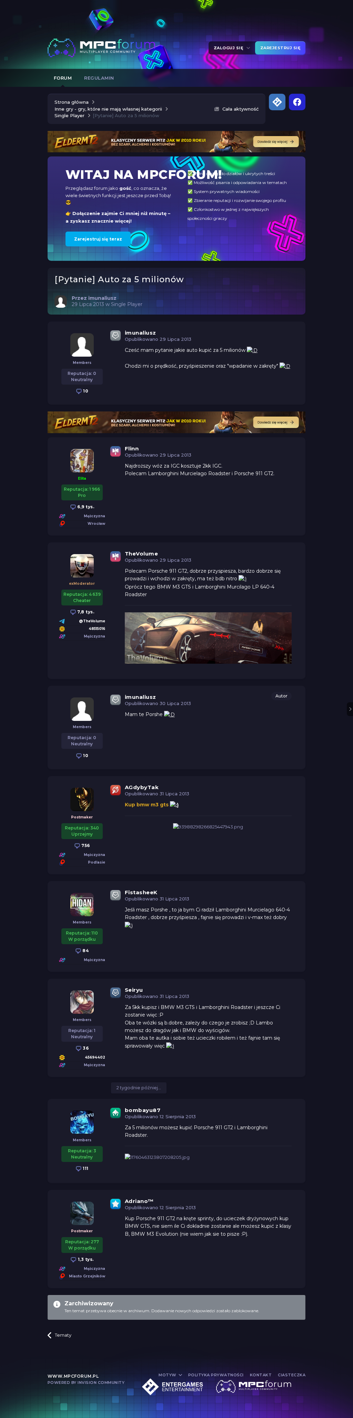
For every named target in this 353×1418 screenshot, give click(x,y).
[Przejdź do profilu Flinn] (82, 460)
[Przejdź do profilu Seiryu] (82, 1002)
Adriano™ (139, 1201)
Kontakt (261, 1375)
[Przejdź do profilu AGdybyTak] (82, 799)
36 (85, 1048)
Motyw (168, 1375)
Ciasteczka (291, 1375)
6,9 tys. (85, 506)
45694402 (95, 1057)
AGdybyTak (142, 787)
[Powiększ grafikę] (252, 350)
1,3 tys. (85, 1259)
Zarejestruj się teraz (98, 239)
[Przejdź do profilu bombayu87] (82, 1122)
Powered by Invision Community (86, 1382)
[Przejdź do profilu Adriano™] (82, 1213)
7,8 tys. (85, 611)
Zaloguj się (230, 47)
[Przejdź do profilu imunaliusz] (60, 301)
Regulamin (99, 78)
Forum (63, 78)
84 (85, 950)
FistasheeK (141, 892)
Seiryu (134, 990)
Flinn (132, 448)
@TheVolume (92, 621)
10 (85, 391)
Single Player (126, 304)
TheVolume (141, 553)
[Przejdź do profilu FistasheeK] (82, 904)
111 (85, 1168)
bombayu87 (143, 1110)
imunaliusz (140, 332)
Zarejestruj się (280, 47)
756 (85, 845)
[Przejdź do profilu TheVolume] (82, 566)
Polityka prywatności (216, 1375)
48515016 (97, 628)
